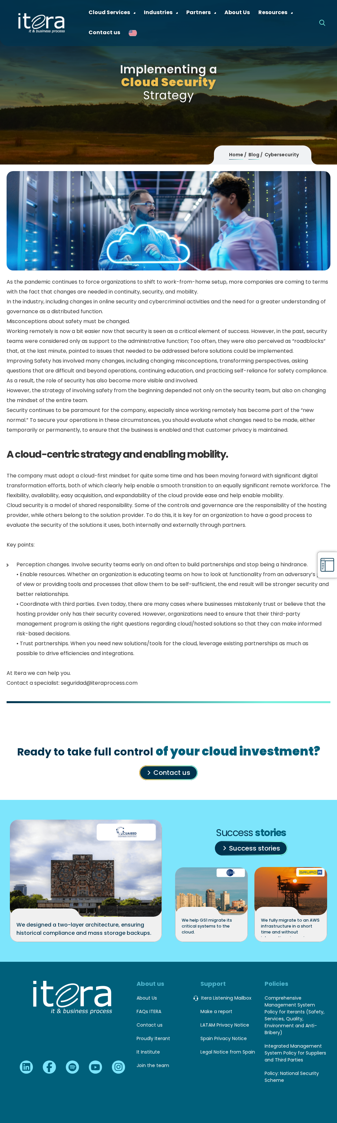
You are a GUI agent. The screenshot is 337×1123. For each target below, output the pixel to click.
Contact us (171, 772)
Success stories (254, 848)
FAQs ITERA (149, 1011)
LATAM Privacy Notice (224, 1025)
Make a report (216, 1011)
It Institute (148, 1052)
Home (236, 154)
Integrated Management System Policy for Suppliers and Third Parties (295, 1053)
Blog (253, 154)
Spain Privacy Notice (223, 1038)
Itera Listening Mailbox (226, 998)
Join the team (153, 1065)
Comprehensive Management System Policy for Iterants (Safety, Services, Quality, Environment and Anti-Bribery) (294, 1015)
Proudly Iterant (153, 1038)
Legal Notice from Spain (227, 1052)
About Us (147, 998)
